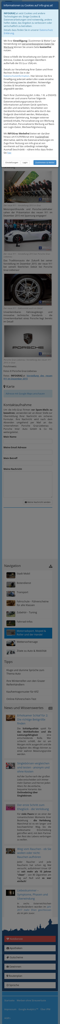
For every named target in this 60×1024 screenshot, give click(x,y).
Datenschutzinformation (16, 75)
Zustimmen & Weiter (45, 162)
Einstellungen (11, 162)
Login (25, 162)
